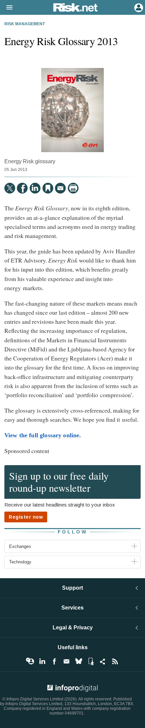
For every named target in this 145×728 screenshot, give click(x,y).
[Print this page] (73, 188)
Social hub (103, 661)
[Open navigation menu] (6, 7)
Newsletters (66, 661)
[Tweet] (9, 188)
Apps (91, 661)
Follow (72, 531)
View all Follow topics (30, 661)
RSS (115, 661)
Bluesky (79, 661)
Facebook (54, 661)
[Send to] (60, 188)
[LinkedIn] (35, 188)
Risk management (24, 24)
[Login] (138, 7)
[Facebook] (22, 188)
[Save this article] (47, 188)
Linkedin (42, 661)
